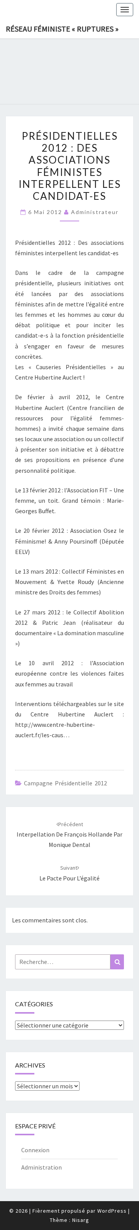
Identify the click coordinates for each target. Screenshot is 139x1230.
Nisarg (80, 1220)
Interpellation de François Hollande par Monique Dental (69, 834)
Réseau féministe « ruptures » (62, 28)
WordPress (112, 1210)
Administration (41, 1167)
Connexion (35, 1150)
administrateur (95, 212)
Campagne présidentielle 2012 (65, 783)
